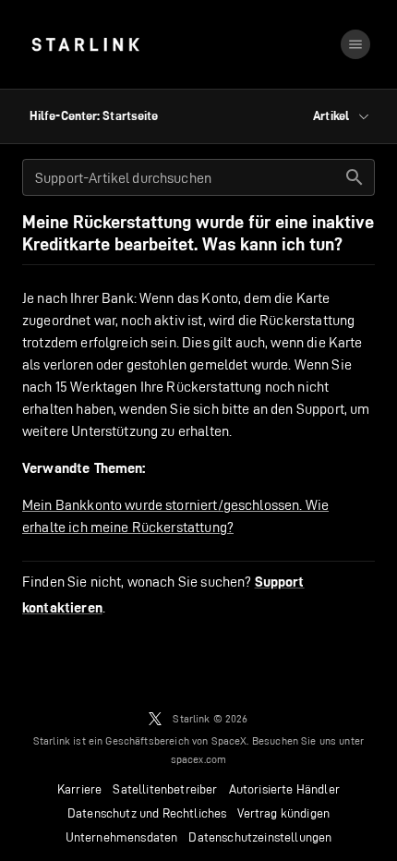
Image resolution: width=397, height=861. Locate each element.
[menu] (355, 44)
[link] (85, 44)
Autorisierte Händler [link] (284, 789)
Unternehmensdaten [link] (122, 837)
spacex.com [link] (199, 759)
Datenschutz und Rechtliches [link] (147, 813)
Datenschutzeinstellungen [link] (259, 837)
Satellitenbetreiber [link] (165, 789)
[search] (354, 177)
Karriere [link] (79, 789)
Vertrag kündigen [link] (283, 813)
